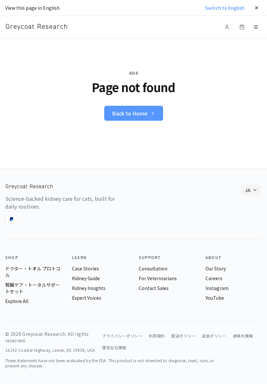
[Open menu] (256, 27)
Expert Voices (86, 298)
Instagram (217, 288)
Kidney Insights (88, 288)
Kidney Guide (86, 278)
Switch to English (225, 8)
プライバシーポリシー (122, 335)
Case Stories (85, 268)
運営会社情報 (114, 347)
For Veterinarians (158, 278)
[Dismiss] (256, 8)
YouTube (214, 298)
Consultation (153, 268)
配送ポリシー (183, 335)
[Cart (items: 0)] (242, 27)
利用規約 (157, 335)
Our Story (215, 268)
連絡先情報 (243, 335)
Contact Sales (154, 288)
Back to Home (130, 113)
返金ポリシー (214, 335)
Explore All (16, 301)
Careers (213, 278)
